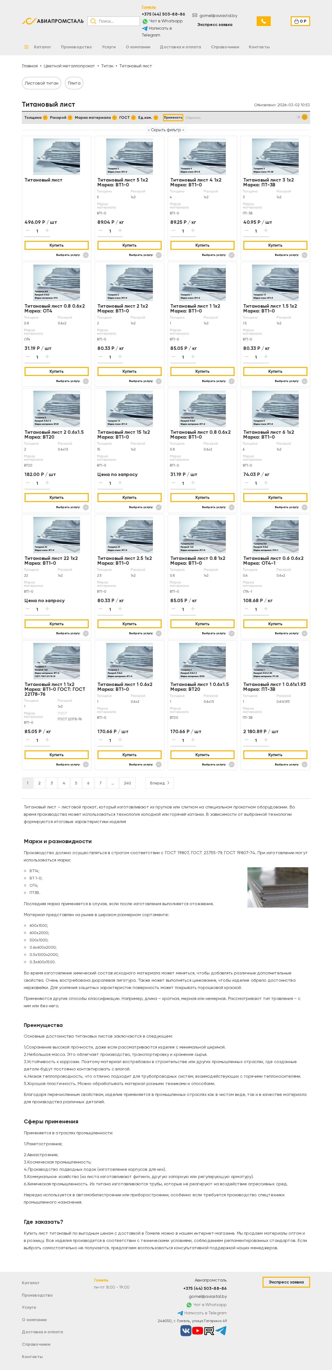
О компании (34, 1319)
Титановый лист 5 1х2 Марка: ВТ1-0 (122, 182)
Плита (74, 83)
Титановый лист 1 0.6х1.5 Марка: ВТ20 (199, 686)
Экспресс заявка (214, 24)
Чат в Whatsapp (166, 20)
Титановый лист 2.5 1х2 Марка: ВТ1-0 (124, 560)
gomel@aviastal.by (217, 15)
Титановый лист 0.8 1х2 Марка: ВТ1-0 (197, 560)
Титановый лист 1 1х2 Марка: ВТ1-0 (195, 308)
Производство (37, 1295)
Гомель (149, 7)
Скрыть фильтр (166, 129)
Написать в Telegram (157, 32)
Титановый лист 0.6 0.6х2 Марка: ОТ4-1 (273, 560)
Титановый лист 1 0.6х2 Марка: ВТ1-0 (124, 686)
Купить (57, 245)
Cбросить (193, 118)
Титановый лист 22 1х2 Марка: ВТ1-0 (51, 560)
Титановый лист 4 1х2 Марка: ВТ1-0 (195, 182)
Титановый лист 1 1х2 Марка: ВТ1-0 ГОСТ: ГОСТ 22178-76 (55, 689)
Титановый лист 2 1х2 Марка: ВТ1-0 (122, 308)
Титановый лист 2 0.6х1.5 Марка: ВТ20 (54, 434)
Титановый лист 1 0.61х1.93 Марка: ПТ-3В (274, 686)
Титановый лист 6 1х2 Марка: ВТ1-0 (268, 434)
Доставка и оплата (42, 1332)
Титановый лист (43, 180)
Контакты (32, 1356)
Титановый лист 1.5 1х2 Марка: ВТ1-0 (270, 308)
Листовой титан (41, 83)
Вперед (157, 783)
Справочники (36, 1344)
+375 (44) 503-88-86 (163, 14)
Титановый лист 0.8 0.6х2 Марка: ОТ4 (55, 308)
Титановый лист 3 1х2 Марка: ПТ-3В (268, 182)
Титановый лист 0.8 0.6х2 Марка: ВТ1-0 (200, 434)
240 (127, 783)
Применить (173, 117)
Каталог (30, 1282)
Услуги (29, 1307)
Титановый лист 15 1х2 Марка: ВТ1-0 (123, 434)
